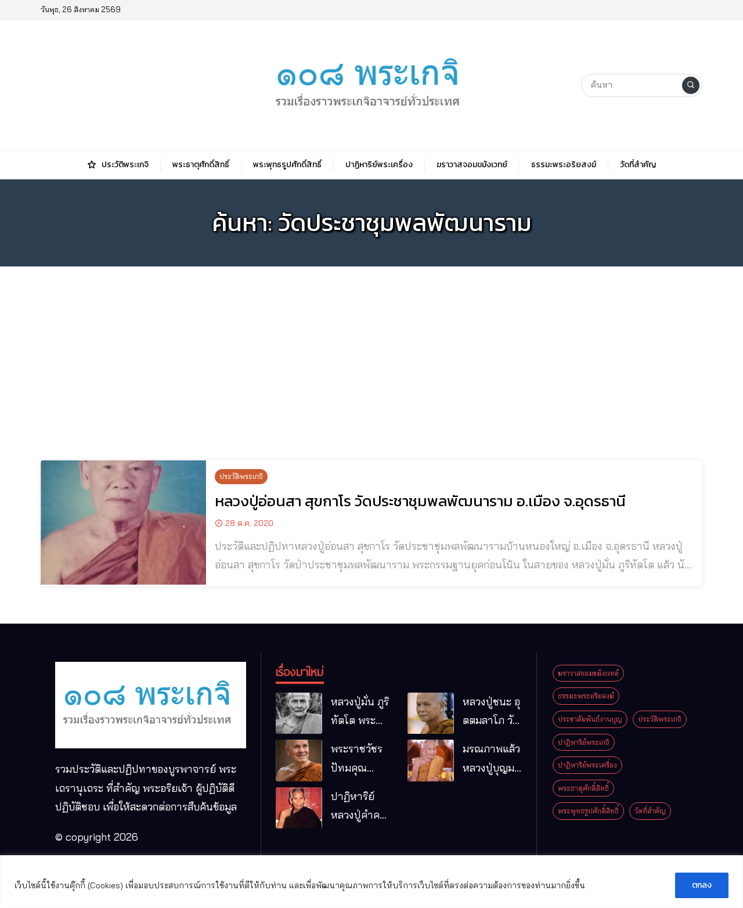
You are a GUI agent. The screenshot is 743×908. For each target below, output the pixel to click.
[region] (371, 881)
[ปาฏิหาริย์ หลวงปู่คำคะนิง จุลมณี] (299, 808)
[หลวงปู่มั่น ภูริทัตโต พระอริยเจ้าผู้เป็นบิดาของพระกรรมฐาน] (299, 713)
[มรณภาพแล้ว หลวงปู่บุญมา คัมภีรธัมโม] (430, 760)
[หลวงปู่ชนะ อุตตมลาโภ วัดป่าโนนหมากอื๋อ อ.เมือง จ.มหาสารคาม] (430, 713)
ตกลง (702, 885)
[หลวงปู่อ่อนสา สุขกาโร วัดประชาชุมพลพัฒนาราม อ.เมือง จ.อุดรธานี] (123, 522)
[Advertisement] (371, 356)
